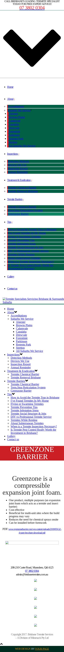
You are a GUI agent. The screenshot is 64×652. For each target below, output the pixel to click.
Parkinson (14, 135)
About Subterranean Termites (24, 258)
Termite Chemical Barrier (22, 187)
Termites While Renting (21, 254)
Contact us (12, 288)
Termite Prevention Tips (21, 240)
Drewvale (14, 127)
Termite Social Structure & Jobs (25, 247)
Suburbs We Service (19, 110)
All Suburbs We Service (22, 145)
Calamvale (14, 120)
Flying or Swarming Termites (24, 236)
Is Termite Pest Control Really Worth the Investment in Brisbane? (30, 267)
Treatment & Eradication (19, 180)
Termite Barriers (14, 199)
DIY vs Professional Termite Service (28, 250)
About (10, 98)
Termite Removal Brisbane (23, 191)
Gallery (10, 276)
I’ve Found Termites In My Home (27, 233)
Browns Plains (17, 117)
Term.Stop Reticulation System (25, 210)
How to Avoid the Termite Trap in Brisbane (32, 229)
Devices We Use (17, 164)
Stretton (13, 142)
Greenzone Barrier (18, 213)
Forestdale (14, 131)
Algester (13, 113)
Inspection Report (18, 168)
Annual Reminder (18, 172)
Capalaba (14, 124)
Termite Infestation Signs (22, 243)
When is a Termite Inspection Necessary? (31, 261)
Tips (9, 221)
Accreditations (16, 106)
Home (10, 86)
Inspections (12, 153)
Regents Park (16, 138)
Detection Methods (18, 161)
